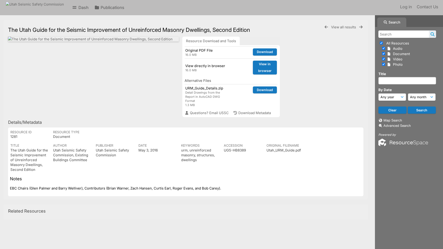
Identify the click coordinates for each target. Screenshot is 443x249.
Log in (406, 6)
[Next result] (360, 27)
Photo (397, 64)
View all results (344, 27)
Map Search (392, 120)
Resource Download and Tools (211, 41)
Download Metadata (254, 113)
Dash (83, 7)
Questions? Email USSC (209, 113)
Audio (396, 48)
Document (400, 54)
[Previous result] (326, 27)
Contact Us (427, 6)
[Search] (432, 34)
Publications (111, 7)
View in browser (265, 67)
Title (382, 74)
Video (396, 59)
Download (265, 52)
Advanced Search (397, 125)
